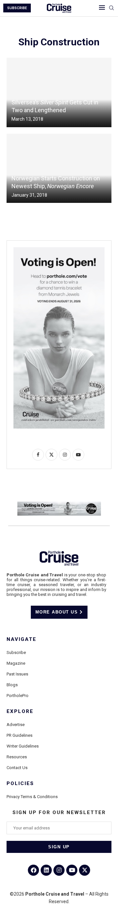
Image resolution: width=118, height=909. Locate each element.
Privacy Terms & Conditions (32, 797)
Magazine (16, 663)
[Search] (111, 8)
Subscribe (16, 652)
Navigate (21, 639)
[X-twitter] (84, 870)
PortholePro (18, 695)
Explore (20, 711)
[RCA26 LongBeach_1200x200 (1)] (59, 504)
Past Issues (17, 674)
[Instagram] (59, 870)
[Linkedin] (46, 870)
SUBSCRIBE (17, 8)
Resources (17, 757)
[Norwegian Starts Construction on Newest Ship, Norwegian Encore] (59, 168)
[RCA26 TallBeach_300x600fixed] (59, 249)
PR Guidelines (19, 735)
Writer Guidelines (23, 746)
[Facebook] (33, 870)
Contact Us (17, 767)
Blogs (12, 685)
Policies (20, 783)
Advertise (16, 724)
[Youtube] (71, 870)
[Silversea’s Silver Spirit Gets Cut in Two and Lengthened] (59, 92)
